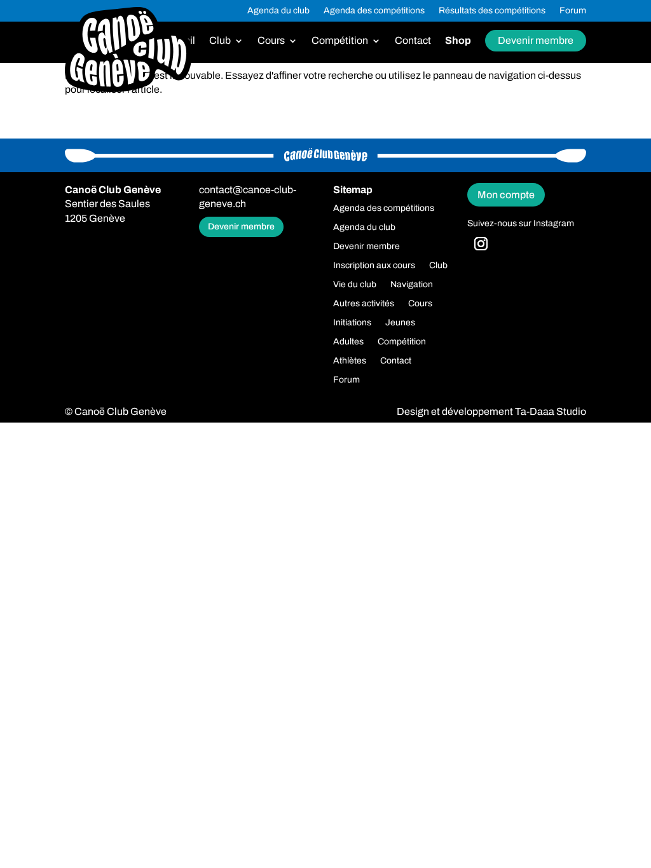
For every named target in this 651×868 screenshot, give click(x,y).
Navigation (411, 284)
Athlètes (349, 360)
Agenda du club (278, 10)
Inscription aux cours (374, 265)
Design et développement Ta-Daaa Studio (491, 411)
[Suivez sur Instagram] (480, 244)
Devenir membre (535, 40)
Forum (572, 10)
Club (220, 41)
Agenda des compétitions (374, 10)
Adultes (348, 341)
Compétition (340, 41)
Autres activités (363, 303)
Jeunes (400, 322)
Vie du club (354, 284)
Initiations (352, 322)
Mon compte (506, 194)
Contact (413, 41)
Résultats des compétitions (492, 10)
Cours (271, 41)
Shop (458, 41)
